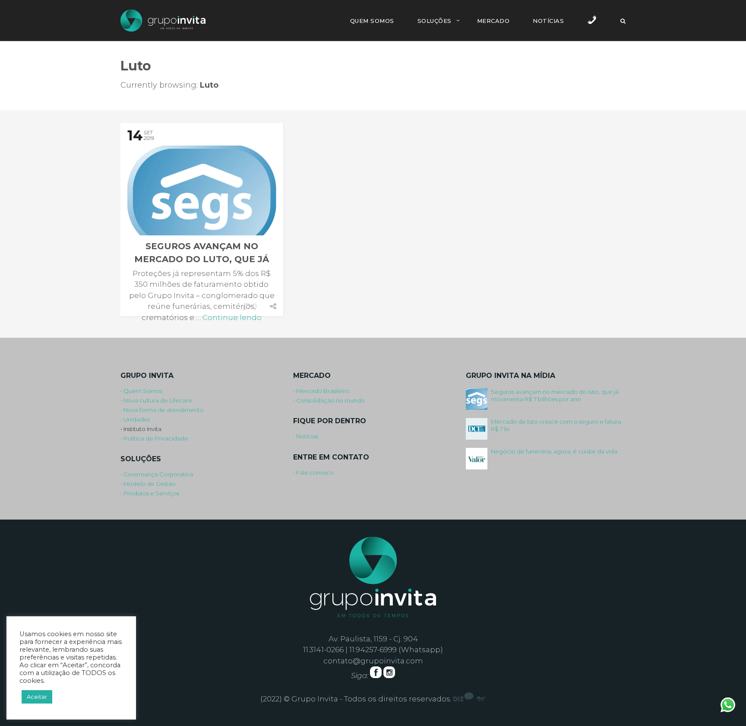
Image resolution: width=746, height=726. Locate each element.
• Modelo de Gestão (148, 483)
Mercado (493, 20)
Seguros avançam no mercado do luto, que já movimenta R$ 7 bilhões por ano (555, 395)
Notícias (548, 20)
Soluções (434, 20)
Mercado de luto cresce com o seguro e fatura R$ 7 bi (556, 425)
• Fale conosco (313, 472)
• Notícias (305, 436)
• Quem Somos (141, 390)
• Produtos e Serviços (149, 493)
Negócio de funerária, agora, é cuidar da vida (554, 451)
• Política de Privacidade (154, 438)
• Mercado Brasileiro (321, 390)
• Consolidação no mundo (329, 400)
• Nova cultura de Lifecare (156, 400)
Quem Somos (372, 20)
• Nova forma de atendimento (162, 409)
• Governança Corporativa (156, 474)
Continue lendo (232, 317)
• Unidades (135, 419)
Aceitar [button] (37, 696)
